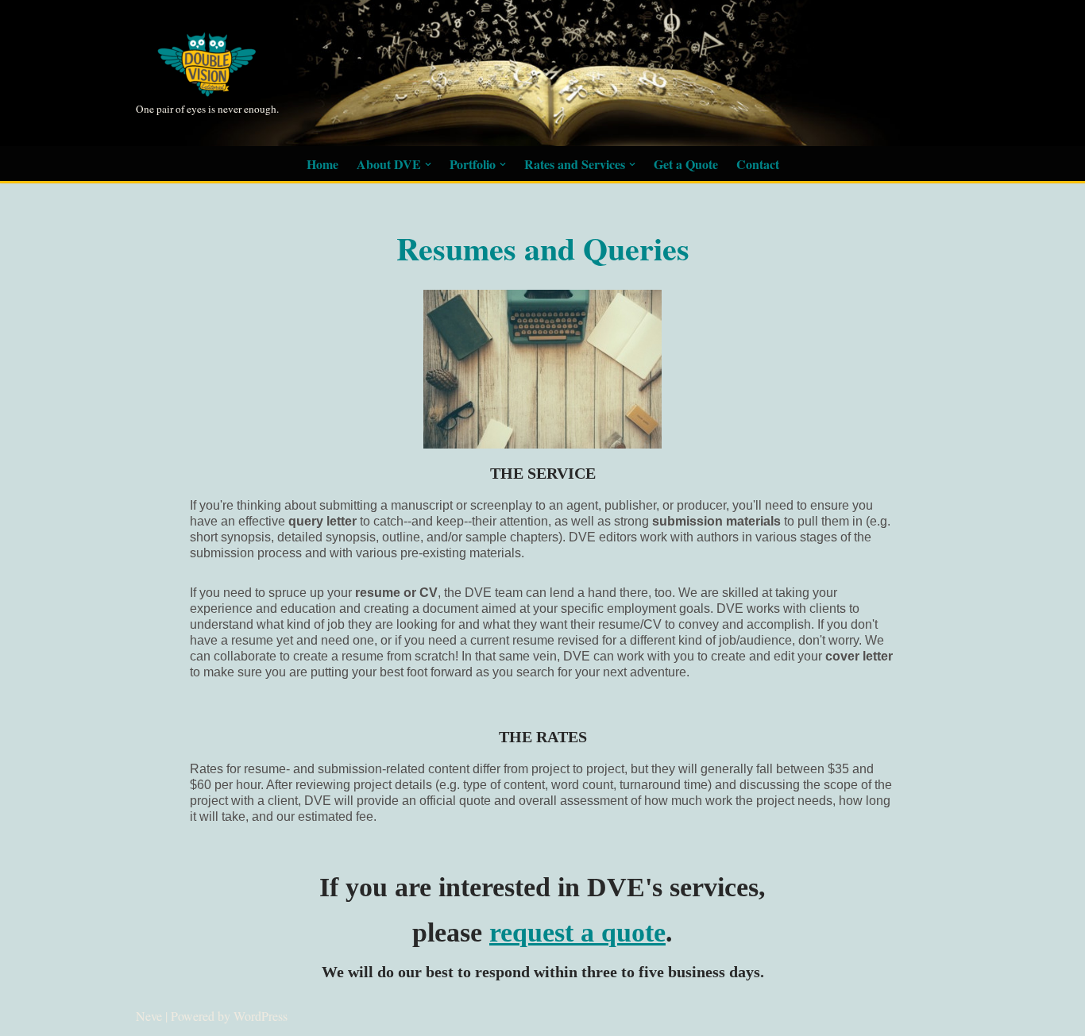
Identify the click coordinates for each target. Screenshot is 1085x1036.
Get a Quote (686, 164)
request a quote (577, 932)
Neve (149, 1015)
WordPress (261, 1015)
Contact (757, 164)
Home (322, 164)
